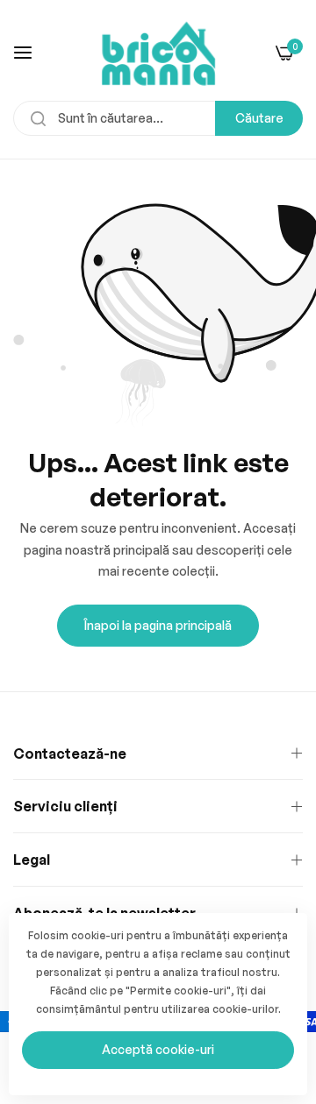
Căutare (259, 117)
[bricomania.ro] (158, 52)
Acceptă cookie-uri (158, 1049)
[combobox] (158, 118)
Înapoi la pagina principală (158, 625)
